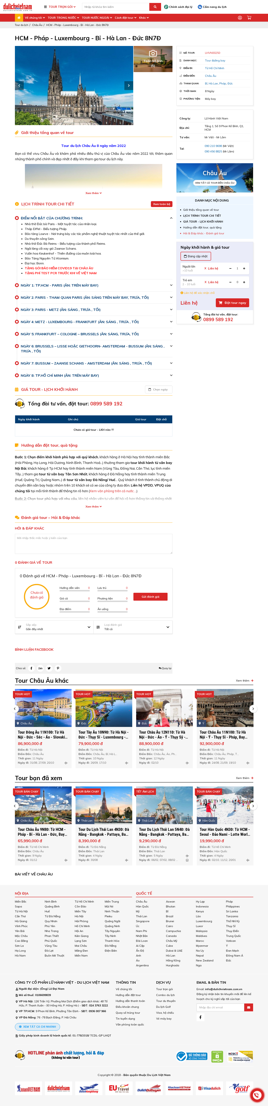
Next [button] (128, 85)
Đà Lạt (49, 950)
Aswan (170, 901)
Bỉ (206, 83)
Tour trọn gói (164, 989)
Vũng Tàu (51, 945)
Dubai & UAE (174, 950)
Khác (142, 17)
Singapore (142, 921)
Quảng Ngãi (112, 921)
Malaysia (201, 931)
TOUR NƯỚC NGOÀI (95, 17)
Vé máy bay (163, 1018)
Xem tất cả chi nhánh (39, 1026)
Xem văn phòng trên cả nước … (113, 491)
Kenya (200, 911)
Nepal (200, 955)
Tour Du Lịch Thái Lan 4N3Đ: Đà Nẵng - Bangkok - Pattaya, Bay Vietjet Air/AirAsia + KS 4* (43, 834)
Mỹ (137, 911)
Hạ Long (20, 950)
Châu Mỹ (171, 941)
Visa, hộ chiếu (165, 1012)
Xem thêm (92, 193)
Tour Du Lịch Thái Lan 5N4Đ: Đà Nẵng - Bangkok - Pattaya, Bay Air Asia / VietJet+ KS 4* (103, 834)
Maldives (201, 936)
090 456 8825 (213, 151)
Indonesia (202, 906)
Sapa (18, 906)
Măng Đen (81, 950)
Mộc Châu (21, 936)
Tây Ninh (110, 936)
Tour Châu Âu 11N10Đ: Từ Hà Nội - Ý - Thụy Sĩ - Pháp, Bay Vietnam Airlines (162, 737)
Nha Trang (51, 931)
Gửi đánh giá (150, 596)
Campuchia (173, 931)
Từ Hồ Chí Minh (214, 68)
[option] (80, 85)
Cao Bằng (21, 941)
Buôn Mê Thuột (54, 955)
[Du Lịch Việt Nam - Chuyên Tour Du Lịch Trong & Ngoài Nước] (17, 6)
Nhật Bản (142, 936)
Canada (171, 936)
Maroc (200, 941)
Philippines (233, 906)
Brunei (170, 921)
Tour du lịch (21, 25)
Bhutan (170, 906)
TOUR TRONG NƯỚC (62, 17)
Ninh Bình (51, 901)
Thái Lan (141, 916)
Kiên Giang (81, 936)
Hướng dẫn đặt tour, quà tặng (202, 227)
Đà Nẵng (110, 945)
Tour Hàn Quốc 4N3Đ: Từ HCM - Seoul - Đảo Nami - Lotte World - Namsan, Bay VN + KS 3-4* (164, 834)
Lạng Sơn (81, 941)
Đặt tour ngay (235, 303)
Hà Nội (79, 916)
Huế (47, 911)
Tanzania (232, 916)
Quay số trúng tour (128, 1012)
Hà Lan (213, 83)
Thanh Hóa (112, 941)
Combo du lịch (165, 995)
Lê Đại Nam (56, 989)
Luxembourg (204, 921)
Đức (230, 83)
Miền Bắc (20, 901)
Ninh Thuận (112, 911)
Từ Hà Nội (21, 911)
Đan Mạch (232, 950)
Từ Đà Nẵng (52, 916)
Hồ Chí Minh (82, 926)
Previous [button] (19, 85)
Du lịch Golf (163, 1007)
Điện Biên (111, 950)
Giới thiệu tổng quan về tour (201, 210)
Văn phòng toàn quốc (130, 1024)
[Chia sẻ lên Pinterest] (58, 668)
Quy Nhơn (51, 921)
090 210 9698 (213, 146)
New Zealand (204, 960)
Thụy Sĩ (230, 926)
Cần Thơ (20, 916)
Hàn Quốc (142, 906)
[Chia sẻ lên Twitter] (49, 668)
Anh (138, 955)
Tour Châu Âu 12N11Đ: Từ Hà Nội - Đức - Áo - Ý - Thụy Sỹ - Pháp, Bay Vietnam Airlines (101, 737)
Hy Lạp (200, 901)
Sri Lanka (232, 911)
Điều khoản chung (127, 1007)
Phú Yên (50, 926)
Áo (138, 960)
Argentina (142, 965)
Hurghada (172, 965)
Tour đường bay (215, 60)
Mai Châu (81, 945)
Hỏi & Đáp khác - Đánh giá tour (203, 233)
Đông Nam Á (234, 955)
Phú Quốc (51, 941)
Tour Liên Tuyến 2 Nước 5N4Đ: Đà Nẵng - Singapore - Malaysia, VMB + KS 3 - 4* (224, 834)
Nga (198, 965)
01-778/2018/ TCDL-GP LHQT (91, 1035)
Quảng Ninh (112, 926)
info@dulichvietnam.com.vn (223, 989)
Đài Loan (142, 941)
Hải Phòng (81, 921)
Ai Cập (140, 945)
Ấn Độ (140, 950)
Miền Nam (81, 955)
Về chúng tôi (33, 17)
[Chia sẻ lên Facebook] (31, 668)
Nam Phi (141, 931)
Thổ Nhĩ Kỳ (233, 921)
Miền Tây (80, 911)
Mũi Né (109, 906)
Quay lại (166, 668)
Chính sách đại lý (180, 7)
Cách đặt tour (124, 17)
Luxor (199, 926)
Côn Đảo (80, 906)
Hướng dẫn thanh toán (130, 1001)
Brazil (169, 916)
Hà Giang (21, 921)
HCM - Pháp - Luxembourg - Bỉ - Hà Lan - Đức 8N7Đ (77, 25)
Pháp (222, 83)
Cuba (169, 945)
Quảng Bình (52, 906)
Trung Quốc (233, 936)
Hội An (79, 931)
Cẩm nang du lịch (214, 7)
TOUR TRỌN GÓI (61, 7)
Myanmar (202, 945)
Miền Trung (112, 901)
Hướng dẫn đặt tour (128, 995)
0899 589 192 (218, 319)
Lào (198, 916)
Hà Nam (20, 955)
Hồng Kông (173, 960)
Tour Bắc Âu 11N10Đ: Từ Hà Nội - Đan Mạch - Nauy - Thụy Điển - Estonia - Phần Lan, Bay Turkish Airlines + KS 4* (225, 739)
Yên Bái (20, 931)
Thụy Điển (232, 931)
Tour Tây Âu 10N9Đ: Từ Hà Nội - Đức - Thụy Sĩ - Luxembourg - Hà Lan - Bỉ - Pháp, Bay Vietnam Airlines (43, 739)
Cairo (169, 926)
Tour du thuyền (166, 1001)
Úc (137, 926)
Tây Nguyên (112, 931)
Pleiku (108, 916)
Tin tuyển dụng (125, 1018)
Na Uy (200, 950)
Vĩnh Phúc (21, 926)
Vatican (231, 941)
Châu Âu (37, 25)
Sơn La (19, 945)
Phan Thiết (52, 936)
